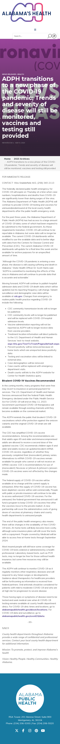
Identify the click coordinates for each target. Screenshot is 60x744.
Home (7, 158)
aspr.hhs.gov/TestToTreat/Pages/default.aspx (33, 343)
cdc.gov (18, 296)
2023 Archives (22, 158)
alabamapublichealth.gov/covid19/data (23, 616)
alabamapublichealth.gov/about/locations (24, 609)
